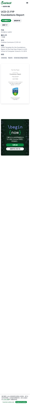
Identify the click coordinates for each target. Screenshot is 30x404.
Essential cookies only (8, 402)
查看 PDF (5, 25)
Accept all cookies (21, 402)
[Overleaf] (6, 2)
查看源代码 (17, 21)
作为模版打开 (6, 20)
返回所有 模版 (5, 6)
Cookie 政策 (6, 399)
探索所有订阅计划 (15, 149)
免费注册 (15, 145)
